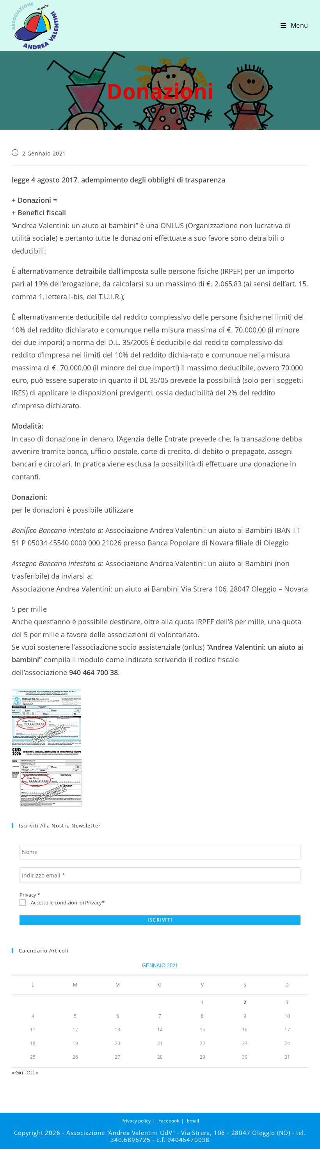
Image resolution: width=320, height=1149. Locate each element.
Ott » (32, 1072)
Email (193, 1120)
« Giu (17, 1072)
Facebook (168, 1120)
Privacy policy (136, 1120)
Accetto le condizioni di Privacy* (67, 902)
